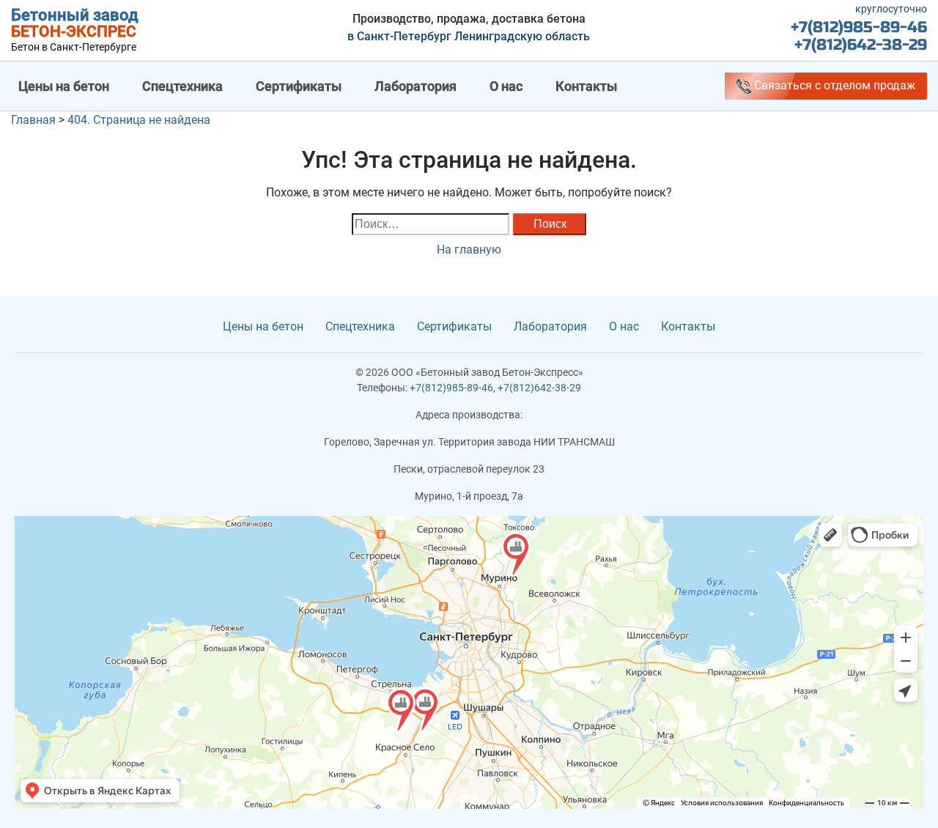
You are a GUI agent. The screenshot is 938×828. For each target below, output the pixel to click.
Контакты (586, 86)
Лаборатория (415, 86)
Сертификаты (298, 86)
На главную (469, 249)
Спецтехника (182, 86)
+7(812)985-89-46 (859, 27)
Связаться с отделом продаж (833, 85)
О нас (506, 86)
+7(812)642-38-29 (860, 45)
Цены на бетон (63, 86)
